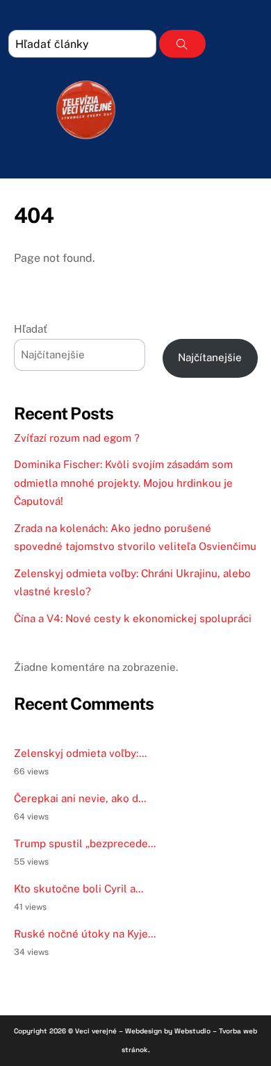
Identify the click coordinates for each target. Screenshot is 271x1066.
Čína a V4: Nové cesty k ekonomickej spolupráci (133, 618)
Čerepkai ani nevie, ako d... (80, 798)
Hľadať (30, 329)
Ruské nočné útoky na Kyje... (85, 934)
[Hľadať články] (182, 44)
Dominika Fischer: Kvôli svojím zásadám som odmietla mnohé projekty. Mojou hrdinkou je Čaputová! (123, 482)
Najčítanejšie (210, 357)
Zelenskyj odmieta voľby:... (80, 753)
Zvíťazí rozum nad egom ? (77, 438)
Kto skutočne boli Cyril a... (78, 888)
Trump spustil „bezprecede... (85, 843)
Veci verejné (96, 1030)
